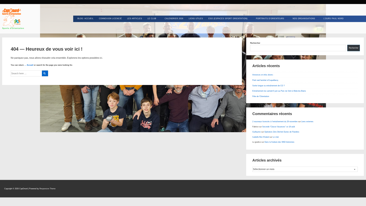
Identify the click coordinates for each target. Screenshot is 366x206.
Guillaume (256, 132)
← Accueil (28, 65)
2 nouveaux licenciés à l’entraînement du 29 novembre (275, 121)
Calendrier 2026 (174, 18)
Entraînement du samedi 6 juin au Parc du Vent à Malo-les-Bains (279, 91)
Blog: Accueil (85, 18)
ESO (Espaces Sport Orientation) (227, 18)
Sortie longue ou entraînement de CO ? (268, 86)
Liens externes (307, 121)
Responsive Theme (47, 189)
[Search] (45, 73)
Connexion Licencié (110, 18)
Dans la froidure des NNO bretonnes (279, 142)
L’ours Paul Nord (334, 18)
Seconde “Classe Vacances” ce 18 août (278, 127)
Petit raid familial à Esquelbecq (265, 80)
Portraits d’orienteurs (270, 18)
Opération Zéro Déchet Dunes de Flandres (281, 132)
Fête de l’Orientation (260, 96)
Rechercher (255, 43)
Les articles (134, 18)
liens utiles (196, 18)
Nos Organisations (304, 18)
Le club (152, 18)
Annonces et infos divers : (263, 75)
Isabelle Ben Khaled (260, 137)
